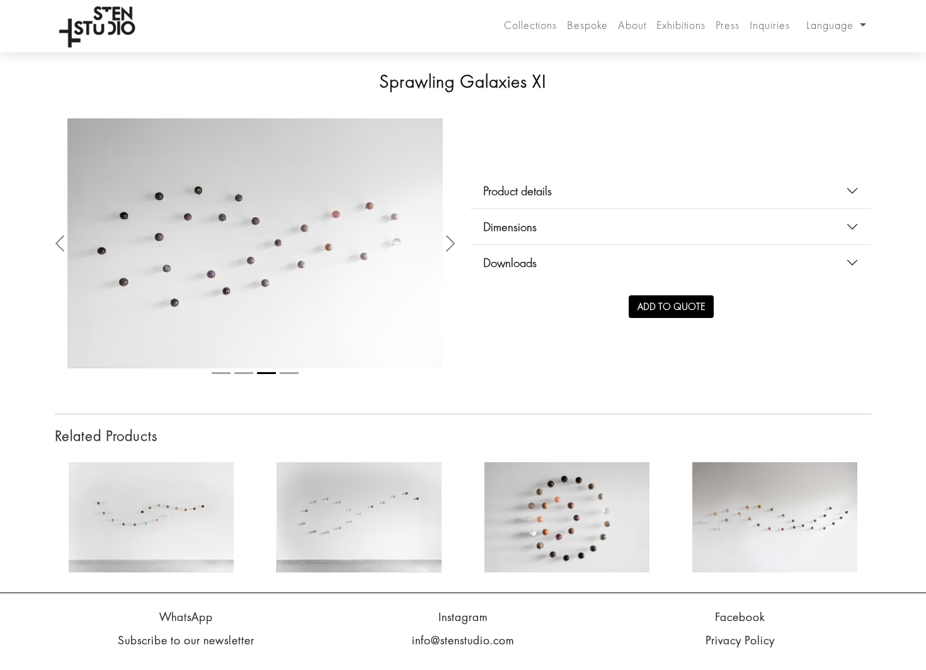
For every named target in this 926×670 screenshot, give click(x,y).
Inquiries (770, 25)
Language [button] (831, 25)
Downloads (510, 283)
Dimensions (510, 247)
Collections (530, 25)
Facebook (740, 656)
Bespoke (587, 25)
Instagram (463, 656)
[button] (59, 263)
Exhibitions (681, 25)
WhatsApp (186, 656)
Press (728, 25)
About (632, 25)
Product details (517, 211)
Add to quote (671, 326)
